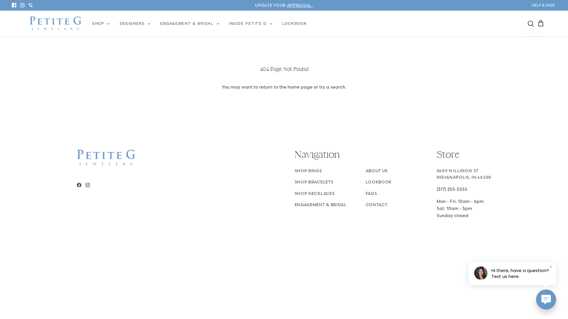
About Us (377, 170)
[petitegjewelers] (55, 24)
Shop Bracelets (314, 182)
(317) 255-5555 (452, 189)
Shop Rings (308, 170)
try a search (332, 87)
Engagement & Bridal (321, 204)
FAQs (371, 193)
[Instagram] (22, 5)
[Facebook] (14, 5)
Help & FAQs (543, 5)
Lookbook (379, 182)
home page (300, 87)
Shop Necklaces (315, 193)
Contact (377, 204)
